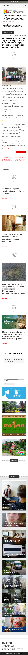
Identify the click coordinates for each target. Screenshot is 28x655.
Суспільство (6, 504)
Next (25, 16)
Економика (6, 538)
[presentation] (5, 359)
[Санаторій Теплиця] (14, 447)
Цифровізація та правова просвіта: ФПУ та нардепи (13, 506)
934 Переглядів (14, 35)
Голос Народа (6, 521)
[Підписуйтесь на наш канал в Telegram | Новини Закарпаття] (14, 392)
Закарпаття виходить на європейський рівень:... (12, 541)
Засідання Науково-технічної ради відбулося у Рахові (13, 190)
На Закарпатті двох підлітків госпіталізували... (13, 571)
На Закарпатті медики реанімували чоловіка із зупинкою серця (20, 159)
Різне (5, 625)
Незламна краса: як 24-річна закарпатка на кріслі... (13, 585)
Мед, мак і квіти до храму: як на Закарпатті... (14, 614)
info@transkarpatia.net (10, 649)
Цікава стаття (21, 152)
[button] (5, 359)
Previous (23, 16)
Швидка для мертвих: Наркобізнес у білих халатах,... (14, 600)
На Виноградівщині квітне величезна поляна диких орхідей (7, 159)
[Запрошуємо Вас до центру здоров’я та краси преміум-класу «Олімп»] (14, 425)
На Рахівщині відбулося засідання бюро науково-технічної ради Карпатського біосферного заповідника (13, 288)
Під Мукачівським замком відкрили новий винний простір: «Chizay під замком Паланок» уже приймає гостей (13, 17)
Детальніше (5, 198)
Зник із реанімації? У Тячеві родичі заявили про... (13, 524)
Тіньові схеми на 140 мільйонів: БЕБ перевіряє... (14, 555)
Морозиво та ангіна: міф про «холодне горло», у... (13, 628)
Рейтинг (24, 35)
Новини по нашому (13, 148)
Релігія (5, 611)
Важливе (5, 597)
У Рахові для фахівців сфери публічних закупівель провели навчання (12, 237)
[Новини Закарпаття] (14, 11)
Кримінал (5, 552)
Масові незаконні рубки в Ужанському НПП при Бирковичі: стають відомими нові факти (13, 335)
